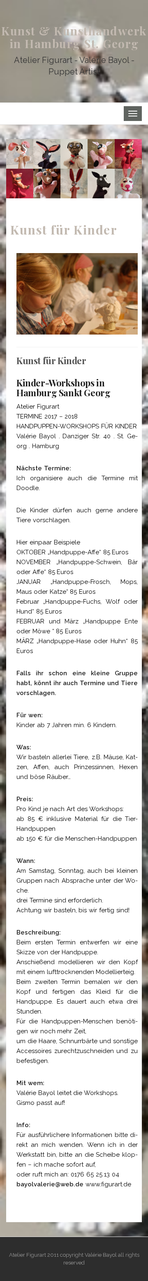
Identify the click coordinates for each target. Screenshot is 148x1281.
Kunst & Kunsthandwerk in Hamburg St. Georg (74, 37)
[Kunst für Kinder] (74, 168)
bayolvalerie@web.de (49, 1184)
